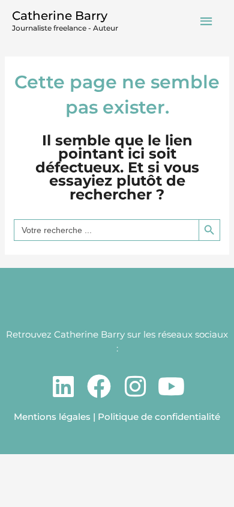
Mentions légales (52, 416)
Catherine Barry (59, 15)
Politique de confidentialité (159, 416)
